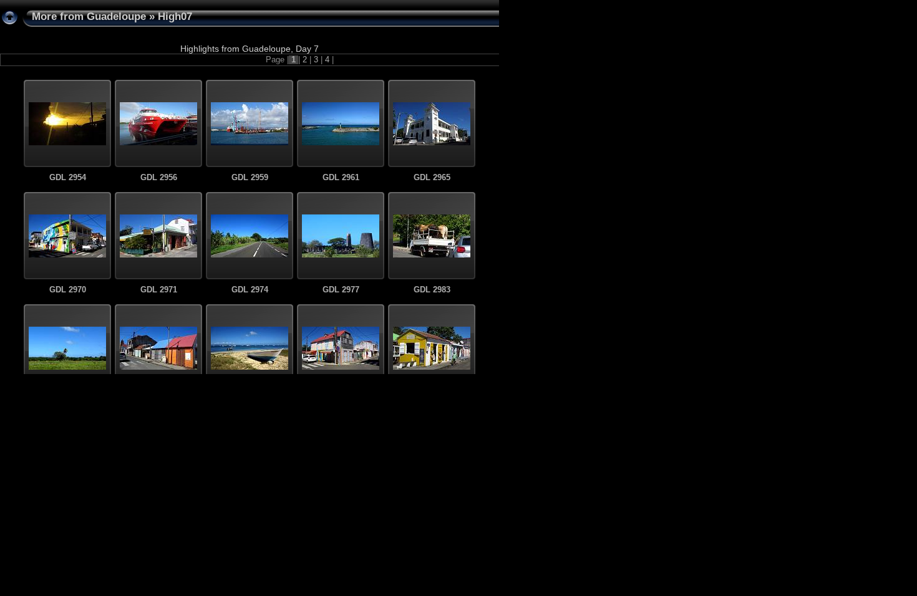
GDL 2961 (341, 177)
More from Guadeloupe (89, 16)
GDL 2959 (249, 177)
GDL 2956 (158, 177)
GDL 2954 (67, 177)
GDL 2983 (432, 290)
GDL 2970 (67, 290)
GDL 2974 (249, 290)
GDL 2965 (432, 177)
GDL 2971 (158, 290)
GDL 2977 (341, 290)
